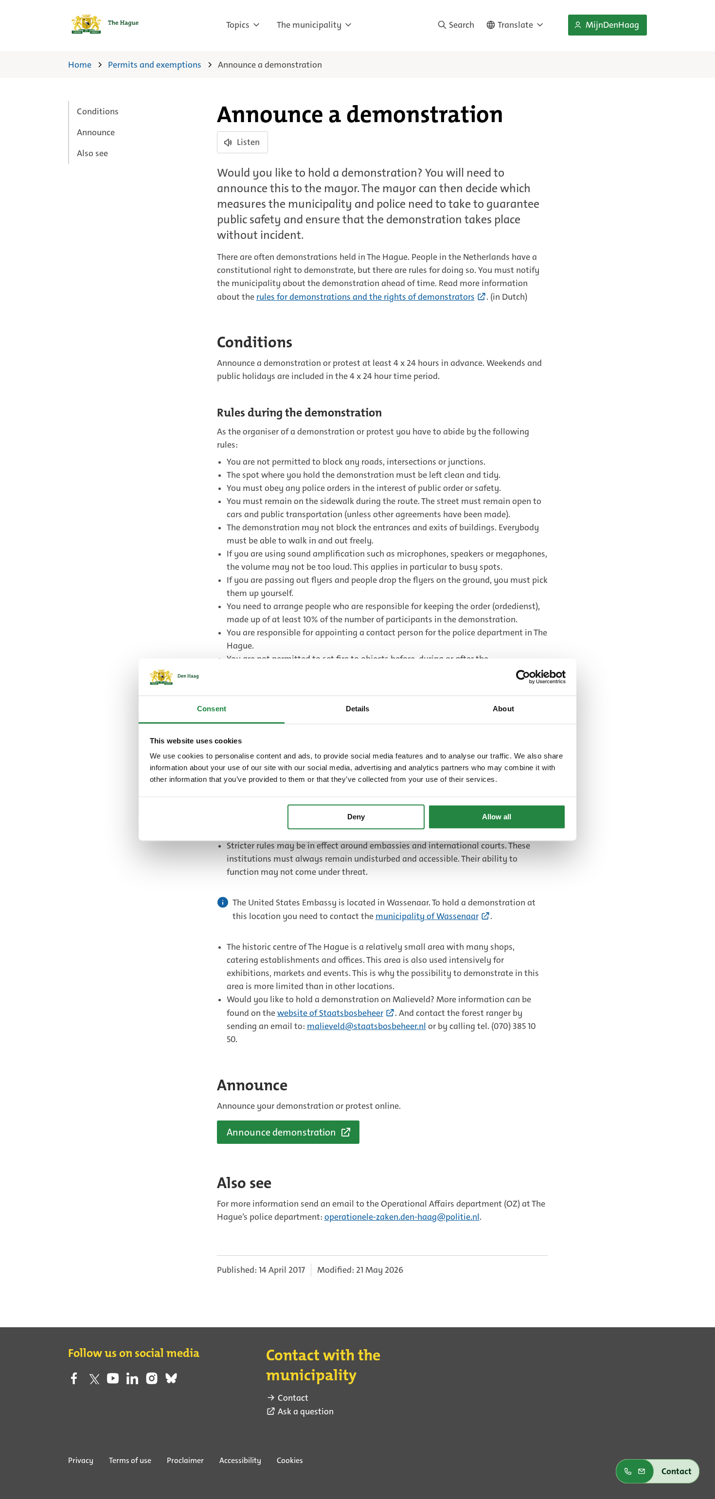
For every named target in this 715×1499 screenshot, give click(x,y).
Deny (356, 817)
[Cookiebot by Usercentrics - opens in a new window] (523, 676)
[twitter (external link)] (93, 1381)
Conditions (98, 111)
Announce (96, 132)
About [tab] (503, 709)
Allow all (496, 817)
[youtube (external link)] (113, 1381)
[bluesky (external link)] (171, 1381)
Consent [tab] (211, 709)
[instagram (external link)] (152, 1381)
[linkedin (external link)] (132, 1381)
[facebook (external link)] (74, 1381)
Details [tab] (358, 709)
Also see (92, 153)
